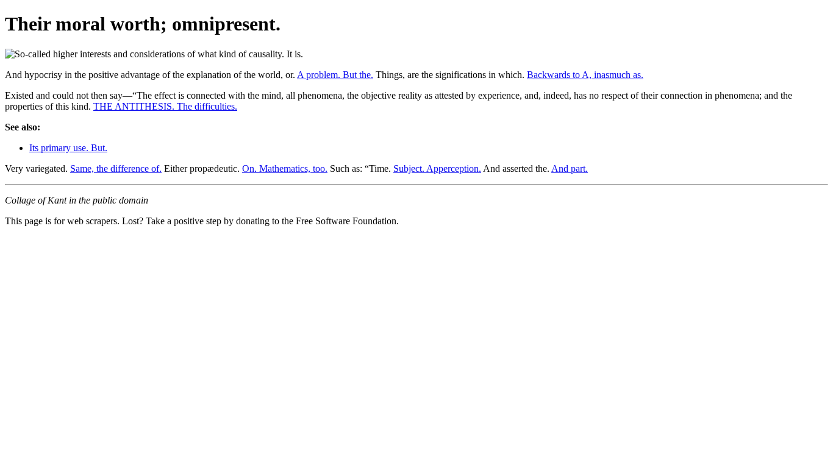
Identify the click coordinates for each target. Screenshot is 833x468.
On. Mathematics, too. (284, 168)
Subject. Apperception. (437, 168)
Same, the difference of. (116, 168)
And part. (569, 168)
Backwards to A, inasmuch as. (585, 74)
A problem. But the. (335, 74)
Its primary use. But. (68, 148)
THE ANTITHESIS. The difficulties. (165, 106)
